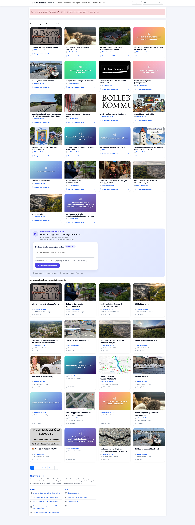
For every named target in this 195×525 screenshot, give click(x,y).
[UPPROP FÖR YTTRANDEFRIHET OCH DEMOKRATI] (115, 76)
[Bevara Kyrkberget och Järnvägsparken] (149, 76)
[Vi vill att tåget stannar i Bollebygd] (115, 108)
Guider (33, 489)
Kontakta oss (85, 3)
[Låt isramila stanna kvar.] (46, 175)
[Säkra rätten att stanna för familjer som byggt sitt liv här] (115, 176)
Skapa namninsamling (48, 265)
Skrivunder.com (39, 3)
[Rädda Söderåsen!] (46, 208)
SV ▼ (52, 3)
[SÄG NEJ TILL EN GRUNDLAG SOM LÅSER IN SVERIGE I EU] (149, 42)
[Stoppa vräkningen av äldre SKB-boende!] (80, 109)
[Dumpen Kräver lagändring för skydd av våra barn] (80, 142)
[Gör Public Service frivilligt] (149, 108)
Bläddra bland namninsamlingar (68, 3)
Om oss (95, 3)
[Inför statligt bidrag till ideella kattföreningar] (80, 42)
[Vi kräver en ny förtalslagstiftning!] (46, 41)
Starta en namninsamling (153, 3)
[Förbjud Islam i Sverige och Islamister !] (80, 75)
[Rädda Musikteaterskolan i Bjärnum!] (115, 141)
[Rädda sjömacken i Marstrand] (46, 75)
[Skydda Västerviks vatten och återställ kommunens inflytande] (149, 142)
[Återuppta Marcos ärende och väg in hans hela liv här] (46, 142)
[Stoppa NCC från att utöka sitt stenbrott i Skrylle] (149, 176)
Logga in (137, 3)
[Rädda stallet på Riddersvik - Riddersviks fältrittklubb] (115, 42)
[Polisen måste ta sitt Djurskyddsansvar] (80, 176)
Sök (103, 3)
